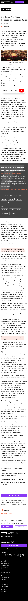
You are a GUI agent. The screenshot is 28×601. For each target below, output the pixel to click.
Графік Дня (4, 588)
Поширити (6, 26)
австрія (11, 513)
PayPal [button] (14, 213)
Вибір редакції (4, 567)
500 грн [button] (11, 199)
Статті (2, 562)
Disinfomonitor (4, 579)
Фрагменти (4, 563)
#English (3, 569)
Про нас (3, 560)
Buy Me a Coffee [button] (15, 209)
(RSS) (5, 562)
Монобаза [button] (5, 213)
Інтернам (3, 581)
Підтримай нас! (4, 584)
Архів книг (3, 591)
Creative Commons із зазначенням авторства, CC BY (15, 595)
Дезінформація (5, 577)
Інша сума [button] (4, 203)
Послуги (3, 574)
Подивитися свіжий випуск (14, 548)
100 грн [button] (4, 199)
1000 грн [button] (19, 199)
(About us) (7, 560)
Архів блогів (4, 590)
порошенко (5, 513)
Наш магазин (4, 586)
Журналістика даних (6, 572)
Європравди (5, 69)
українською (10, 596)
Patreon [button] (4, 209)
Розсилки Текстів (5, 565)
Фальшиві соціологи (6, 576)
